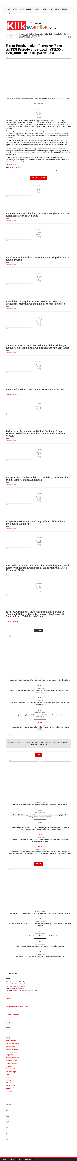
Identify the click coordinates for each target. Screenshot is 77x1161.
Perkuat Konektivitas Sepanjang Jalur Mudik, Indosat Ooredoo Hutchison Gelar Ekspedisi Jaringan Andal (39, 840)
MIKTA (8, 1088)
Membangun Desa (11, 1069)
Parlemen (28, 9)
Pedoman (28, 1159)
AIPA (7, 1077)
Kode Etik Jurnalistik (12, 1014)
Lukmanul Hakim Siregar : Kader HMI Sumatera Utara (35, 389)
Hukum (37, 9)
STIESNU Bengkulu (16, 167)
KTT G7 (8, 1094)
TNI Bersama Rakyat (12, 1063)
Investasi (8, 1066)
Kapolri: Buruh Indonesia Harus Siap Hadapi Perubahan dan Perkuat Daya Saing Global (40, 728)
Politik (44, 9)
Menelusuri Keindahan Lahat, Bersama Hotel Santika (40, 936)
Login (68, 3)
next (10, 734)
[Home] (32, 25)
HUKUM (40, 685)
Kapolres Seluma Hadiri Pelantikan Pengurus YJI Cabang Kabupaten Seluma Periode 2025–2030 (40, 691)
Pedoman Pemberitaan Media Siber (17, 1006)
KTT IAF (8, 1083)
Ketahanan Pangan (11, 1060)
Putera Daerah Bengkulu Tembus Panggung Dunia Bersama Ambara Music (40, 805)
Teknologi (64, 9)
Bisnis (50, 9)
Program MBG (10, 1055)
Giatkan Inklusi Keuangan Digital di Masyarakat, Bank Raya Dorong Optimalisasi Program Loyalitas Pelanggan (40, 816)
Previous (69, 37)
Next (71, 37)
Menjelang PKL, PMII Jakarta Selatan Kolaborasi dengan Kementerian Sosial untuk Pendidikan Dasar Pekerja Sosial (37, 346)
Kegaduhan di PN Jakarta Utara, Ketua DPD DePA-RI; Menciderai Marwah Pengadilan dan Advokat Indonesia (35, 302)
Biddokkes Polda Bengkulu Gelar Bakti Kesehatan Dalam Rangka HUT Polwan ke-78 (44, 35)
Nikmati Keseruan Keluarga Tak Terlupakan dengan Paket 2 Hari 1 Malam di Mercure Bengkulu (40, 924)
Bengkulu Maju (10, 1046)
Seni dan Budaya (11, 1072)
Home (9, 9)
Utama (15, 9)
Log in (57, 170)
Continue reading (11, 221)
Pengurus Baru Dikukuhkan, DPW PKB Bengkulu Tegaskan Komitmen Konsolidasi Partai (37, 214)
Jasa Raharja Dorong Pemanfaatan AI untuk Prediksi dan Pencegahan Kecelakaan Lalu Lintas (40, 716)
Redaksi (8, 998)
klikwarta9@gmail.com (17, 988)
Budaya (57, 9)
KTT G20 (8, 1080)
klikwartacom (38, 104)
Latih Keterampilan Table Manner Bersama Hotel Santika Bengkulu (40, 946)
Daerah (22, 9)
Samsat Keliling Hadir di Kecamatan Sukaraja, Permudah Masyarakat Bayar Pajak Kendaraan (39, 703)
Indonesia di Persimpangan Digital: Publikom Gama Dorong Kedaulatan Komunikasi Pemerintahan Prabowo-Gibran (37, 433)
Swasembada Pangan (12, 1057)
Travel (9, 14)
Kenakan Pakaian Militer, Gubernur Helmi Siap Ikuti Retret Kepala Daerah (38, 258)
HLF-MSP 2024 (10, 1086)
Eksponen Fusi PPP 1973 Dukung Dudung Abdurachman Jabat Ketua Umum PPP (36, 522)
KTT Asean (9, 1091)
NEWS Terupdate (11, 1041)
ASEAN (8, 1074)
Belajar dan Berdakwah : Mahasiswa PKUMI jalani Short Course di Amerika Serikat (40, 913)
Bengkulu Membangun (12, 1043)
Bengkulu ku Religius (12, 1049)
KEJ (19, 1159)
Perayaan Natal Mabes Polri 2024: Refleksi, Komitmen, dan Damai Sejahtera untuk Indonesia (37, 478)
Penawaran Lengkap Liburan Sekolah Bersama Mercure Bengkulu (40, 957)
